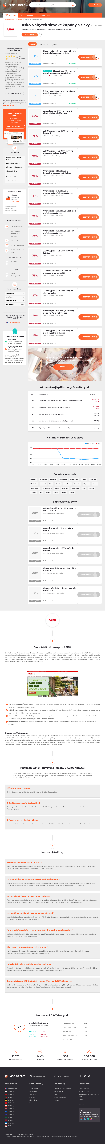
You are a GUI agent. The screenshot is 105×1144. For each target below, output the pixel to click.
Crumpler (77, 484)
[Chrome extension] (81, 1119)
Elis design (33, 484)
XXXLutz (33, 492)
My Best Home (47, 488)
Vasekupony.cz (9, 19)
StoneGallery (74, 479)
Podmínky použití (48, 63)
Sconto (48, 492)
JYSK (41, 492)
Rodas (57, 488)
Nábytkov (53, 479)
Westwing (93, 479)
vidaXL (56, 492)
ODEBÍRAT (63, 367)
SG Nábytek (43, 479)
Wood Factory (34, 488)
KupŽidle (33, 479)
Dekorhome (63, 479)
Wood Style (75, 488)
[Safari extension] (85, 1119)
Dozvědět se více (8, 105)
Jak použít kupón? (15, 93)
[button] (89, 443)
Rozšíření (81, 1105)
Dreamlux (65, 488)
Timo (84, 488)
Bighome (86, 484)
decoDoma (67, 484)
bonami (64, 492)
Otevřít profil (15, 201)
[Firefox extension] (91, 1119)
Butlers (84, 479)
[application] (65, 454)
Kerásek (95, 484)
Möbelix (58, 484)
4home (72, 492)
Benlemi (43, 484)
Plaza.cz (91, 488)
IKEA (50, 484)
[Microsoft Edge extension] (88, 1119)
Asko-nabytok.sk (15, 322)
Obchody (19, 19)
